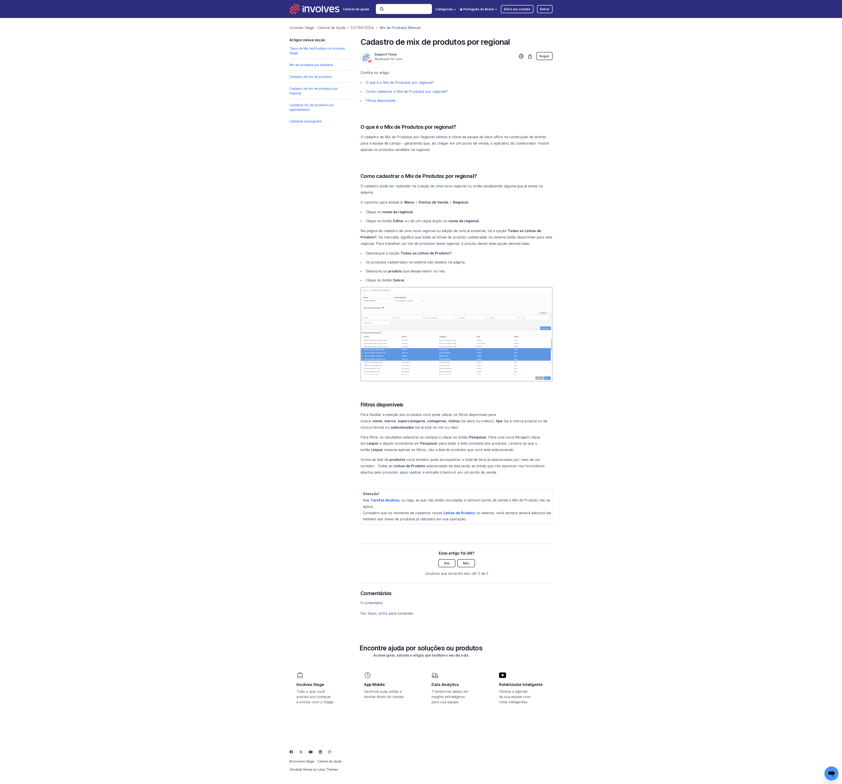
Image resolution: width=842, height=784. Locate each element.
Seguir (544, 56)
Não (466, 563)
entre (383, 613)
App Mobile (374, 684)
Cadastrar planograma (305, 121)
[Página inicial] (314, 9)
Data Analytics (445, 684)
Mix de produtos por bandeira (311, 65)
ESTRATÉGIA (362, 27)
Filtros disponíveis (380, 100)
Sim (447, 563)
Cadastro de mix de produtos (310, 77)
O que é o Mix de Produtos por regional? (400, 82)
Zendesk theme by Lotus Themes (313, 769)
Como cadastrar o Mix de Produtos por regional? (407, 91)
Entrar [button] (544, 9)
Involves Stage (310, 684)
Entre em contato (517, 9)
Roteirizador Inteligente (520, 684)
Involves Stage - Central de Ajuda (317, 27)
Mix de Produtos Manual (400, 27)
